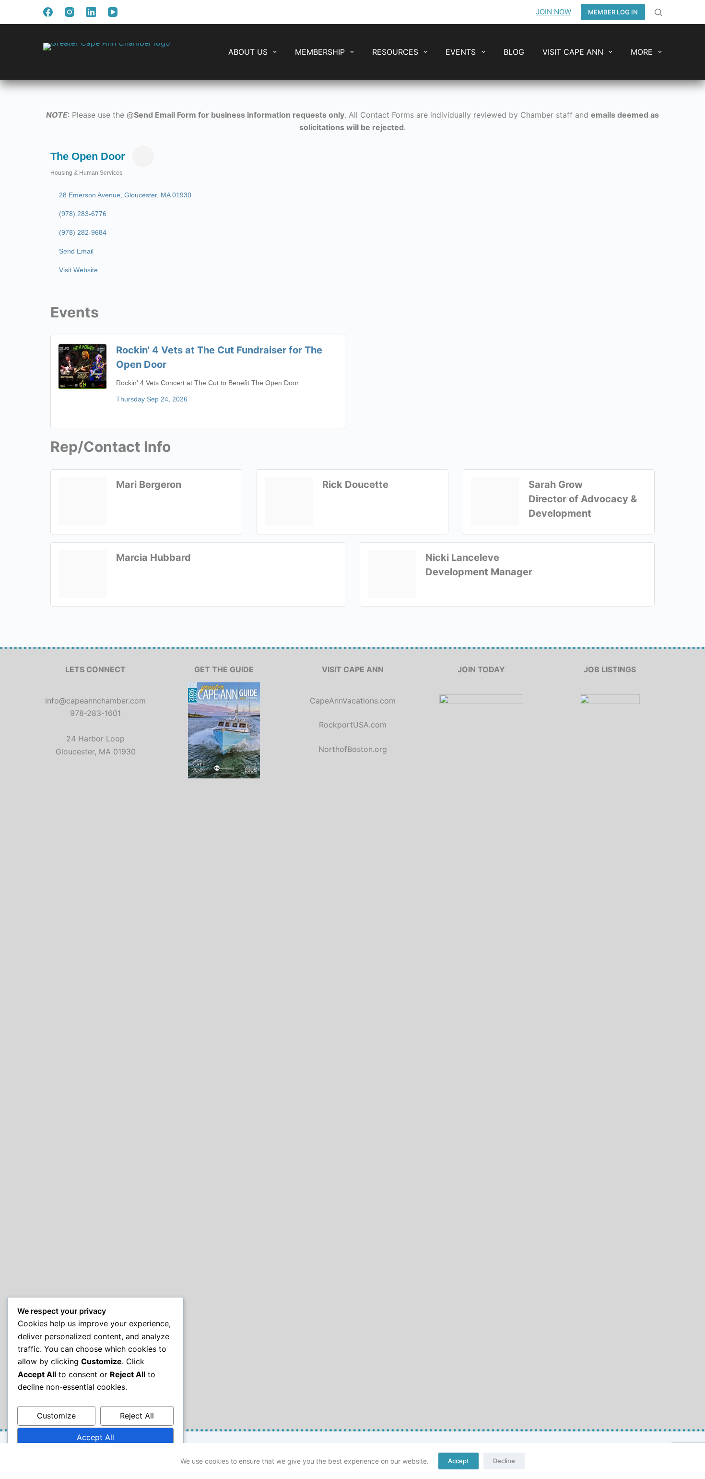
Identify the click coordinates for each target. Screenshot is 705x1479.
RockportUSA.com (353, 724)
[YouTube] (113, 12)
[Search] (658, 12)
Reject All (137, 1415)
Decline (504, 1461)
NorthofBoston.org (352, 749)
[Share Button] (143, 156)
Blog (514, 52)
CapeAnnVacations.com (353, 700)
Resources (395, 52)
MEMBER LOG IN (613, 12)
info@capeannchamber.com (95, 700)
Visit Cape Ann (572, 52)
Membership (320, 52)
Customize (56, 1415)
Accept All (95, 1437)
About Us (248, 52)
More (642, 52)
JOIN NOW (553, 11)
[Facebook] (48, 12)
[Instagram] (69, 12)
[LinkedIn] (91, 12)
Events (461, 52)
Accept (458, 1461)
